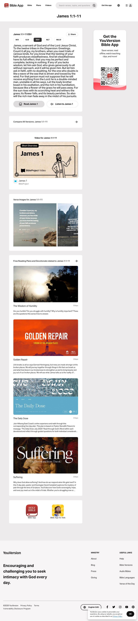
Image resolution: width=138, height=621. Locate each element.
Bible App (32, 518)
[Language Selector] (118, 5)
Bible (29, 5)
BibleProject (24, 184)
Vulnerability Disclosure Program (16, 609)
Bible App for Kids (57, 518)
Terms (36, 605)
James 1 (26, 180)
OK (130, 614)
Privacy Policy (26, 605)
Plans (38, 5)
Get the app (107, 5)
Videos (48, 5)
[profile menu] (128, 5)
